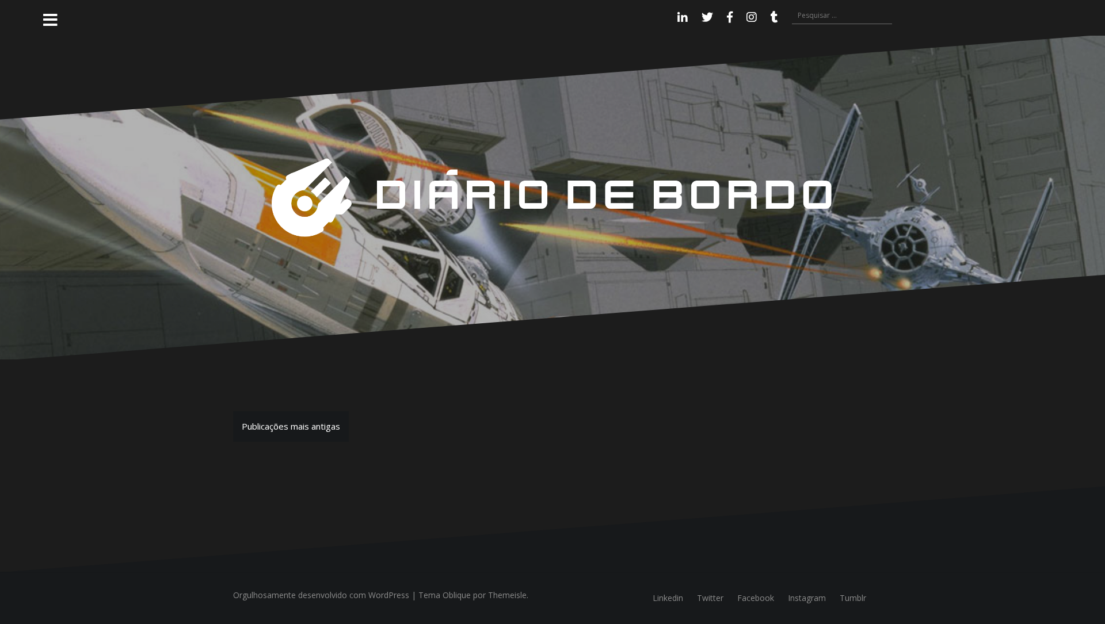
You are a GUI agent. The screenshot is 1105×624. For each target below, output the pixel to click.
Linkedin (668, 597)
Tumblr (853, 597)
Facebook (755, 597)
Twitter (710, 597)
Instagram (807, 597)
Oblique (457, 594)
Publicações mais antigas (291, 426)
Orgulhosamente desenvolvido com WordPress (321, 594)
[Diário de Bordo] (552, 196)
